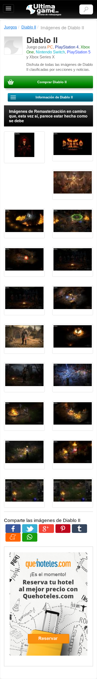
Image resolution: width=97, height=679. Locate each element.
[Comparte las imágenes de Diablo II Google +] (46, 528)
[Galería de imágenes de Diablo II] (24, 147)
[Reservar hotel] (48, 604)
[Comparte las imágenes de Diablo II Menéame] (13, 537)
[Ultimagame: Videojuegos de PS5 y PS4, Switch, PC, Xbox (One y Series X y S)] (43, 10)
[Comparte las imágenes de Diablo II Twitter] (29, 528)
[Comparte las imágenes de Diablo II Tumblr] (79, 528)
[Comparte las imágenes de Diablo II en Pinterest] (63, 528)
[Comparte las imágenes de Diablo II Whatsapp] (29, 537)
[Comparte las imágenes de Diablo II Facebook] (13, 528)
